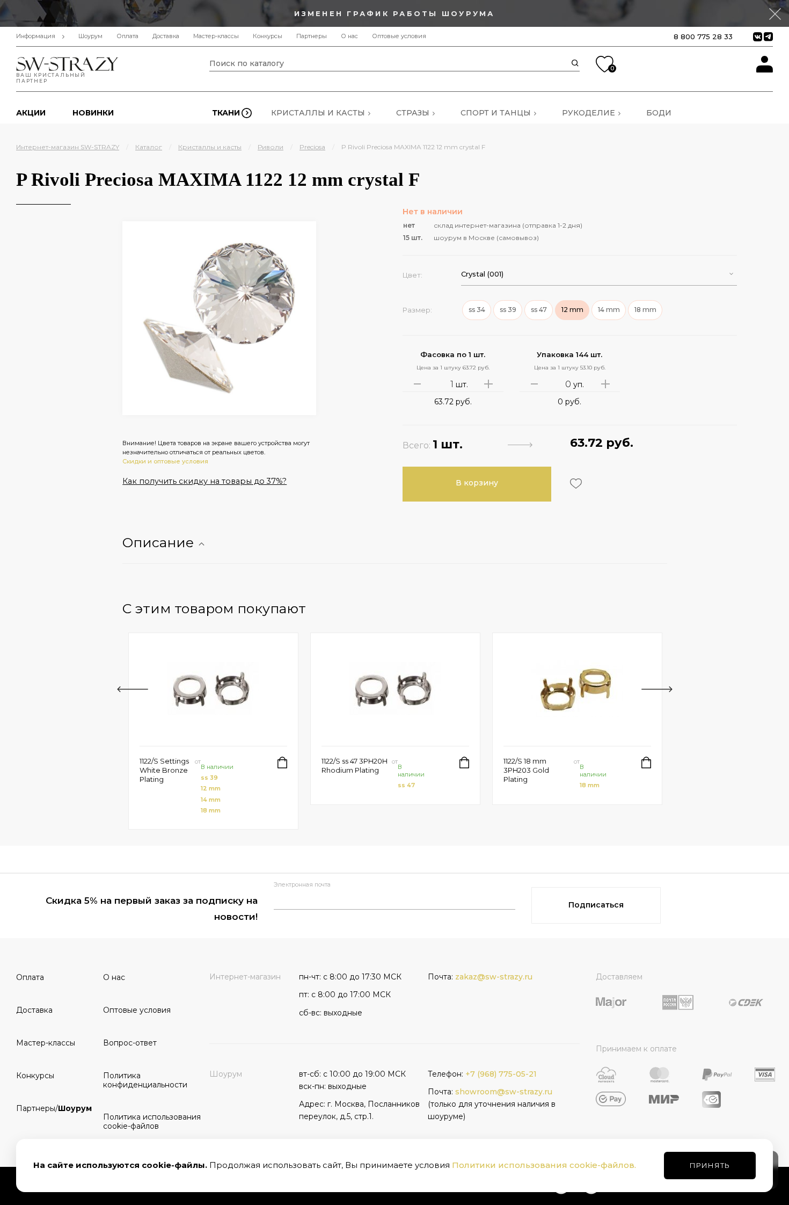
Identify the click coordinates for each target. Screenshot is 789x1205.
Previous (132, 689)
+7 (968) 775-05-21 (501, 1074)
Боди (658, 113)
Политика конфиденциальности (142, 1080)
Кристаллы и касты (318, 113)
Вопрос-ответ (130, 1043)
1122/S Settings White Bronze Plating (164, 770)
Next (657, 689)
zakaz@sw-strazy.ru (493, 977)
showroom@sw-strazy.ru (503, 1092)
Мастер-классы (216, 36)
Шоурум (90, 36)
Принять (710, 1165)
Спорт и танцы (496, 113)
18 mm (211, 810)
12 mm (211, 788)
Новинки (93, 113)
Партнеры (311, 36)
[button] (599, 274)
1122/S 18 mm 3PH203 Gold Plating (526, 770)
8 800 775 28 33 (703, 36)
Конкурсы (267, 36)
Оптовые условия (399, 36)
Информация (35, 36)
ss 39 (209, 777)
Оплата (127, 36)
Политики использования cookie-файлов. (544, 1165)
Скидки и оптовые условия (165, 461)
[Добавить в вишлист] (574, 483)
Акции (31, 113)
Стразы (412, 113)
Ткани (226, 113)
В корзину (477, 483)
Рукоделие (588, 113)
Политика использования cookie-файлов (142, 1121)
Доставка (165, 36)
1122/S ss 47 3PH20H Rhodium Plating (355, 765)
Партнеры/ (54, 1108)
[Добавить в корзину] (282, 762)
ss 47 (406, 785)
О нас (349, 36)
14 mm (211, 799)
